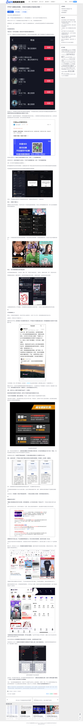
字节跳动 (10, 691)
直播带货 (72, 74)
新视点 (66, 71)
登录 (75, 1)
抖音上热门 (67, 59)
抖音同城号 (67, 62)
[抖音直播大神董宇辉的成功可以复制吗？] (52, 709)
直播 (69, 74)
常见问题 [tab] (18, 11)
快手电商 (66, 57)
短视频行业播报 (17, 9)
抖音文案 (70, 64)
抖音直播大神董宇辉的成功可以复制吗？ (52, 717)
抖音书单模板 (73, 61)
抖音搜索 (19, 691)
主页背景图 (64, 50)
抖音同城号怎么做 (71, 62)
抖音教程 (52, 1)
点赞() (56, 693)
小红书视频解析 (64, 10)
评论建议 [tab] (25, 11)
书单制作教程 (70, 49)
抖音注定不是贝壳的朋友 (38, 716)
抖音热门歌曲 (69, 68)
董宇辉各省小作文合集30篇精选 (67, 42)
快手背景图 (70, 57)
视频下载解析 (34, 1)
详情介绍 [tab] (11, 11)
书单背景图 (67, 51)
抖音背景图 (63, 69)
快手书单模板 (66, 52)
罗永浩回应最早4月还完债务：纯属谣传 (25, 717)
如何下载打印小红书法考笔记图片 (67, 31)
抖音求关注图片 (68, 66)
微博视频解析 (63, 12)
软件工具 (41, 1)
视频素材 (66, 75)
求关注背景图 (66, 74)
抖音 (64, 59)
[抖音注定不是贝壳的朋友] (39, 709)
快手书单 (62, 52)
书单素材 (63, 51)
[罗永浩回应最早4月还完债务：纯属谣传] (25, 709)
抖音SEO (28, 383)
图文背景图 (74, 51)
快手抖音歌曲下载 (71, 52)
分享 (48, 693)
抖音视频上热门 (72, 69)
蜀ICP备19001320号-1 (41, 724)
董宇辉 (64, 75)
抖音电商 (73, 68)
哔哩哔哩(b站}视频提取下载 (66, 8)
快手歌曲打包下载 (63, 54)
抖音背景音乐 (68, 69)
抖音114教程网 (12, 693)
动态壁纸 (71, 51)
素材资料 (47, 1)
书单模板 (74, 49)
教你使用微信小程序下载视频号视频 (68, 20)
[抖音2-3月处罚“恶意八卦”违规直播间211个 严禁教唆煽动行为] (12, 709)
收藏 (52, 693)
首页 (29, 1)
